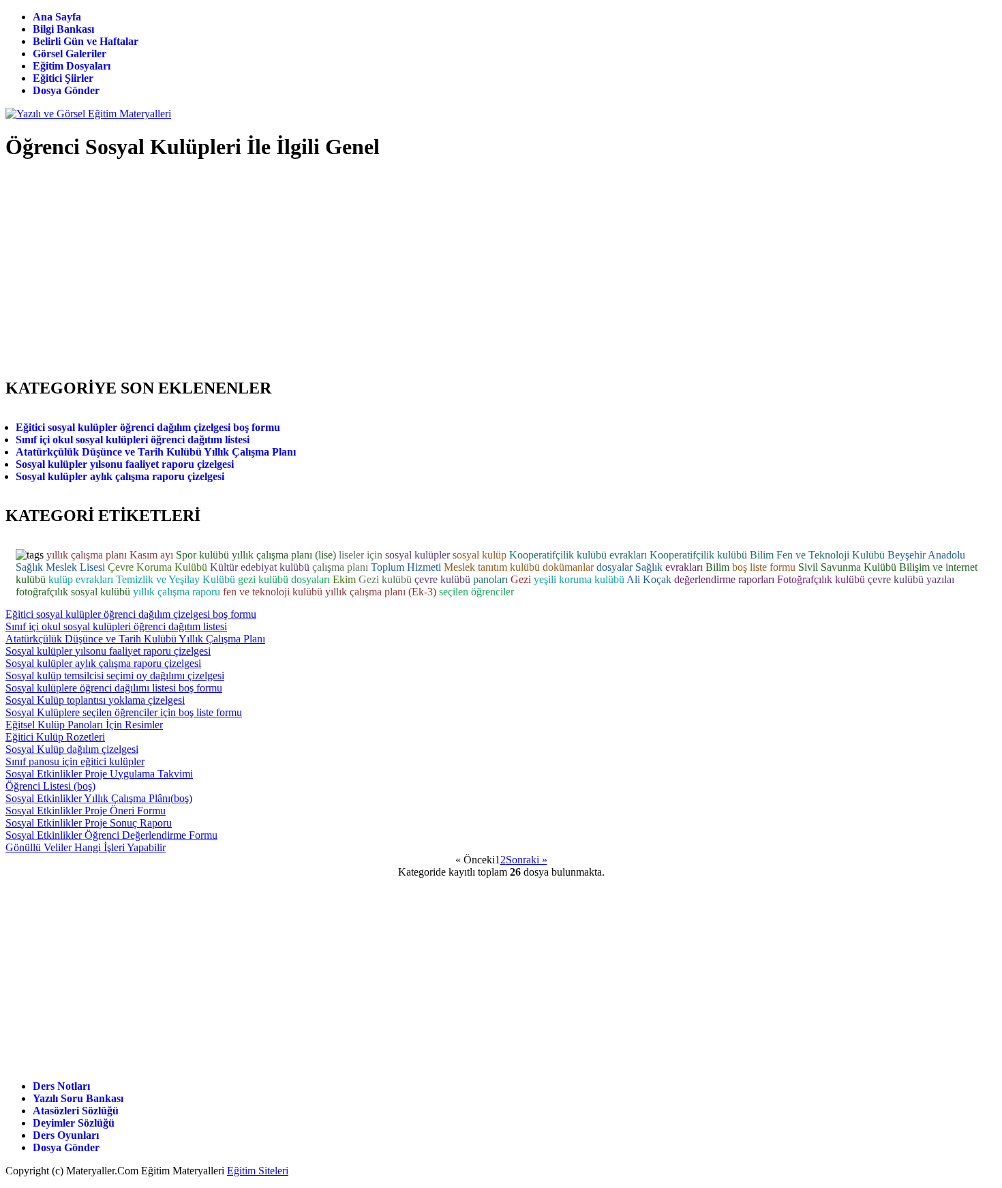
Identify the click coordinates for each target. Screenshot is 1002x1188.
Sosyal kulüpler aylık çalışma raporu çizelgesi (120, 476)
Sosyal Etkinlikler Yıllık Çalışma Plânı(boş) (98, 798)
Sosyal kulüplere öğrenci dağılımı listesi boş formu (113, 688)
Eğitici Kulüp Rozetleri (55, 737)
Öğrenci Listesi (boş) (50, 786)
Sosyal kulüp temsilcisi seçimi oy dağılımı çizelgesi (114, 675)
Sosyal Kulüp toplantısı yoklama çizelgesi (95, 700)
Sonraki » (526, 859)
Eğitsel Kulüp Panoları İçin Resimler (84, 724)
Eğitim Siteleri (257, 1170)
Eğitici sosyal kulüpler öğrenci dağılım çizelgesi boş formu (148, 427)
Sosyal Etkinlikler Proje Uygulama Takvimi (99, 773)
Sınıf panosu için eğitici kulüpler (75, 761)
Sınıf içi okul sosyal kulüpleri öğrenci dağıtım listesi (132, 439)
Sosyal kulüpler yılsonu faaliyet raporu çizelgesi (125, 464)
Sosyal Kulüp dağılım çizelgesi (71, 749)
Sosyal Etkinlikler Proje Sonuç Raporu (88, 823)
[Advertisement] (745, 159)
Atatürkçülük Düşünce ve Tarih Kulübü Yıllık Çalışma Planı (156, 452)
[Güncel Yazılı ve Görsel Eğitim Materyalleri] (88, 113)
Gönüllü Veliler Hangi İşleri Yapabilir (85, 847)
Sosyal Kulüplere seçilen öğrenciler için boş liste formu (123, 712)
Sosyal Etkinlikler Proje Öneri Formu (85, 810)
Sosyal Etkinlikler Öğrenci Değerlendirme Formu (111, 835)
